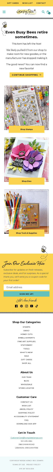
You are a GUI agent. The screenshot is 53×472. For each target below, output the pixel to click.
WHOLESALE (26, 384)
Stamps (26, 327)
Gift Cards (26, 360)
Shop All (26, 363)
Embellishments (26, 338)
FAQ (26, 420)
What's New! (26, 352)
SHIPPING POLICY (26, 413)
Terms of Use (19, 465)
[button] (43, 11)
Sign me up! (26, 294)
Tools (26, 349)
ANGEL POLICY (26, 409)
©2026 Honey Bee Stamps (31, 460)
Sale (26, 356)
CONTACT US (27, 402)
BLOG (26, 381)
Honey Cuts (27, 334)
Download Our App (26, 424)
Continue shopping (25, 75)
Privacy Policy (33, 465)
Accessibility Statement (26, 416)
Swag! (26, 331)
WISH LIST (26, 406)
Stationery (26, 345)
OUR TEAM (26, 377)
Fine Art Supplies (26, 341)
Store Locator (26, 388)
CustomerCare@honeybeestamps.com (27, 438)
